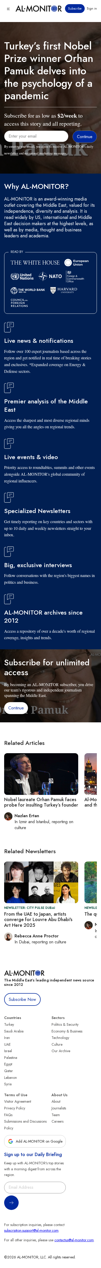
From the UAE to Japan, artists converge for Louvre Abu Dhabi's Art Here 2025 (38, 920)
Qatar (8, 1070)
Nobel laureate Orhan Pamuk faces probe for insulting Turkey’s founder (41, 802)
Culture (57, 1044)
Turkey (9, 1024)
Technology (60, 1037)
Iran (7, 1037)
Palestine (10, 1057)
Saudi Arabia (14, 1031)
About (56, 1101)
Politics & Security (65, 1024)
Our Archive (61, 1050)
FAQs (8, 1114)
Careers (57, 1121)
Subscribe (75, 8)
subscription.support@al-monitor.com (31, 1230)
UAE (7, 1044)
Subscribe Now (22, 999)
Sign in (92, 8)
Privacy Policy (14, 1108)
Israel (8, 1050)
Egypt (8, 1064)
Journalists (59, 1108)
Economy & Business (67, 1031)
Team (56, 1114)
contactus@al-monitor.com (74, 1240)
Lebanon (10, 1077)
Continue (16, 708)
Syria (8, 1084)
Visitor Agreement (17, 1101)
